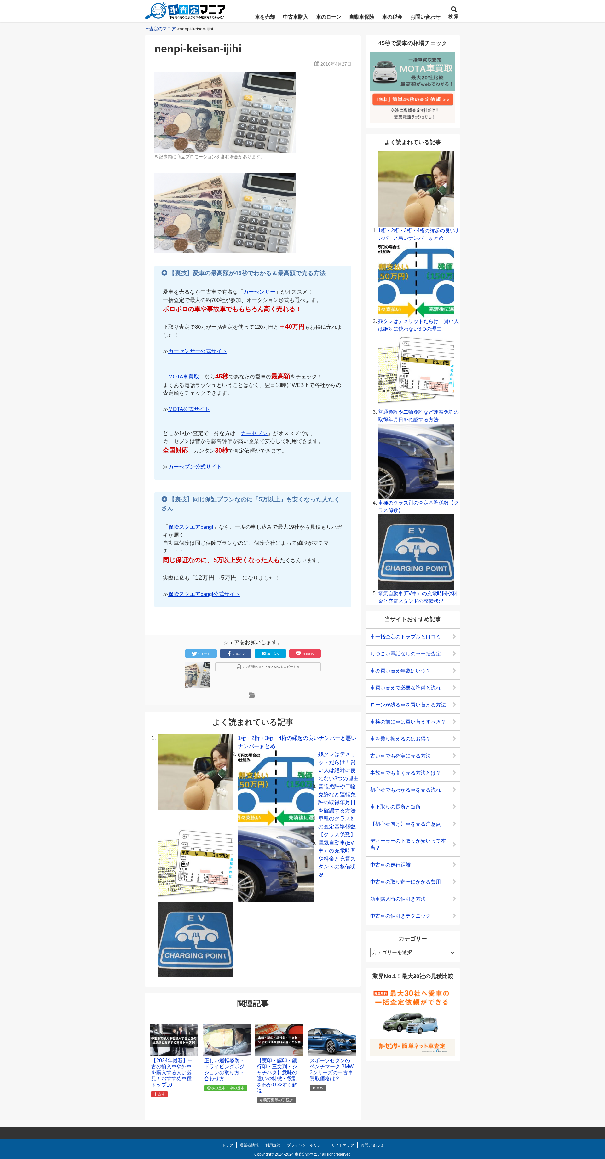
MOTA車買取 (183, 377)
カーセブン (254, 433)
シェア (239, 653)
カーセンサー (259, 292)
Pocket (308, 653)
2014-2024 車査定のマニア (298, 1154)
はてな (273, 653)
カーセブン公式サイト (195, 467)
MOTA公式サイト (189, 409)
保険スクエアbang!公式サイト (204, 594)
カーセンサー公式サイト (197, 351)
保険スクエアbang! (190, 527)
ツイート (204, 653)
